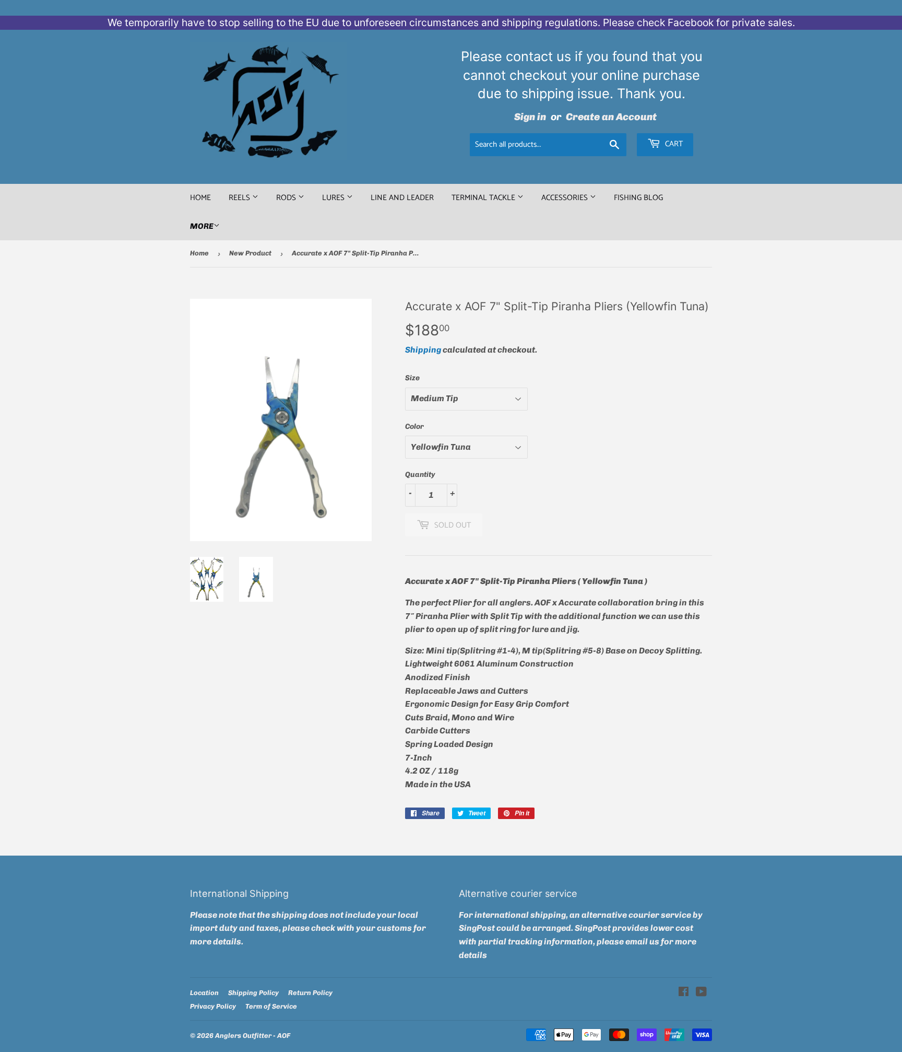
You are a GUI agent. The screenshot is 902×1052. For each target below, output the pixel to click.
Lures (334, 197)
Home (200, 197)
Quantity (420, 474)
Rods (287, 197)
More (201, 226)
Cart (673, 143)
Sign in (530, 117)
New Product (250, 253)
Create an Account (611, 117)
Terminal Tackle (484, 197)
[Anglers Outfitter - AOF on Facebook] (683, 993)
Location (204, 993)
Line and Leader (402, 197)
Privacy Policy (213, 1006)
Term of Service (271, 1006)
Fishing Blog (638, 197)
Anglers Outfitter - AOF (252, 1035)
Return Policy (310, 993)
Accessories (565, 197)
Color (414, 426)
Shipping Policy (253, 993)
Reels (240, 197)
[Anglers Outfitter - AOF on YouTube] (701, 993)
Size (412, 377)
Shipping (423, 350)
